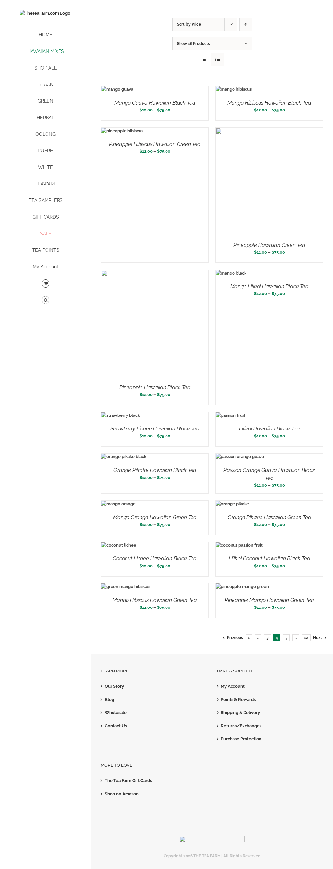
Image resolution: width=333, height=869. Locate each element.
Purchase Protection (241, 738)
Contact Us (116, 725)
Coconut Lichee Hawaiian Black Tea (155, 559)
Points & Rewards (238, 699)
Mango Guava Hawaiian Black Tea (154, 103)
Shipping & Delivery (240, 712)
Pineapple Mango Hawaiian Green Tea (269, 600)
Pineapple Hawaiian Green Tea (269, 245)
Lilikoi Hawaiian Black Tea (269, 429)
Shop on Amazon (122, 793)
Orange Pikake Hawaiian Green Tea (269, 517)
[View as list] (217, 59)
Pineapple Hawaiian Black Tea (155, 387)
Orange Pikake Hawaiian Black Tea (154, 470)
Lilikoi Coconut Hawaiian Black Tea (269, 559)
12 (306, 637)
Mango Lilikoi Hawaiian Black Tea (269, 286)
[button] (45, 300)
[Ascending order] (245, 24)
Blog (109, 699)
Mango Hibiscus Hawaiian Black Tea (269, 103)
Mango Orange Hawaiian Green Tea (155, 517)
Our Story (114, 686)
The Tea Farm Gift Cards (128, 780)
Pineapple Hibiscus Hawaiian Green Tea (155, 144)
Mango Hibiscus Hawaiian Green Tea (155, 600)
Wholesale (116, 712)
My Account (233, 686)
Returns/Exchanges (241, 725)
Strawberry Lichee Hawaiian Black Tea (155, 429)
